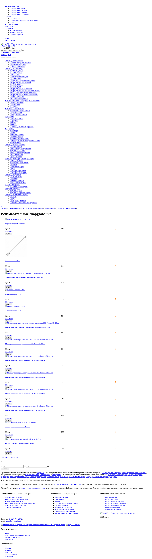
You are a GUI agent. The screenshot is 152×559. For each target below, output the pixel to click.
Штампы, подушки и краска (20, 63)
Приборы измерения (112, 507)
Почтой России (15, 18)
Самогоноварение (16, 103)
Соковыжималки (16, 119)
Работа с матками (16, 85)
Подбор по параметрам (9, 457)
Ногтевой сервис (16, 137)
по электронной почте (37, 488)
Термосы (13, 197)
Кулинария (5, 477)
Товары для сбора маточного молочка (24, 95)
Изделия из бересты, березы (20, 193)
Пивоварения (45, 475)
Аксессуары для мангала (19, 163)
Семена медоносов (17, 97)
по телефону (21, 488)
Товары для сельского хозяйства (134, 473)
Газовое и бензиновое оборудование (23, 203)
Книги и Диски (16, 73)
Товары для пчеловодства (111, 473)
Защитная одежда (16, 71)
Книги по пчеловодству (19, 187)
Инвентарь (14, 131)
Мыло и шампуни (16, 155)
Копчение (13, 125)
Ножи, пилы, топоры (18, 201)
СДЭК (12, 22)
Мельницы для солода (63, 507)
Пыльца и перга (16, 177)
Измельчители (15, 143)
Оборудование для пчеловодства (22, 81)
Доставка (8, 16)
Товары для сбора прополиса (21, 89)
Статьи (8, 550)
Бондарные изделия (135, 475)
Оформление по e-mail (18, 10)
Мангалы (13, 165)
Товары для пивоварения (66, 208)
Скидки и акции (11, 24)
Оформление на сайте (18, 8)
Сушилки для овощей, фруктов (21, 127)
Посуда (12, 199)
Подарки (113, 477)
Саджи (12, 169)
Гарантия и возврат (12, 537)
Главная (4, 208)
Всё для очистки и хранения (115, 503)
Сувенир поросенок (17, 67)
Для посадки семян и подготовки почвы (25, 141)
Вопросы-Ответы (16, 30)
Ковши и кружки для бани (20, 153)
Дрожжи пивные (61, 505)
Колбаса (13, 123)
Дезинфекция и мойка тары (65, 511)
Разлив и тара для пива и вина (66, 513)
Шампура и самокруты (18, 173)
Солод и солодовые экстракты (66, 503)
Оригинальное (15, 79)
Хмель (57, 501)
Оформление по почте (18, 12)
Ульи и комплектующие (19, 99)
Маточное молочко (17, 181)
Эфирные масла (16, 157)
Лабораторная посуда (13, 507)
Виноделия (56, 475)
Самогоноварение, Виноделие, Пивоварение (26, 208)
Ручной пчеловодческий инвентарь (23, 93)
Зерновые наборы (61, 497)
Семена (12, 133)
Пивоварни (59, 499)
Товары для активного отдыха (97, 477)
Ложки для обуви (16, 161)
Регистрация (10, 40)
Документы (9, 28)
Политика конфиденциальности (17, 535)
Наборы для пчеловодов (19, 77)
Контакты (9, 26)
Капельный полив (17, 135)
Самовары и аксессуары (117, 475)
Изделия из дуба (16, 191)
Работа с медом (15, 87)
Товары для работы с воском (20, 83)
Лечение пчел (15, 75)
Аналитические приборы (19, 139)
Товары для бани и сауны (19, 477)
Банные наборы (16, 147)
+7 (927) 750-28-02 (8, 46)
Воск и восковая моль (18, 183)
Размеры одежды (16, 32)
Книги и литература (77, 477)
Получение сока (110, 497)
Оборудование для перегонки (16, 499)
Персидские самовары (18, 115)
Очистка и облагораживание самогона (20, 503)
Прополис (13, 179)
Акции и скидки (11, 554)
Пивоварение (15, 105)
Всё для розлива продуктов (15, 505)
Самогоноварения (32, 475)
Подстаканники (16, 113)
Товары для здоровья (38, 477)
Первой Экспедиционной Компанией (24, 20)
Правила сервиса (16, 34)
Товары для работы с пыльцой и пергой (25, 91)
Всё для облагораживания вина (116, 501)
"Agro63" (40, 473)
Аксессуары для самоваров (20, 111)
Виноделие (14, 107)
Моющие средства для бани (20, 149)
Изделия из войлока (17, 151)
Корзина (8, 552)
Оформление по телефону (19, 14)
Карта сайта (9, 556)
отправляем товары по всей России (67, 484)
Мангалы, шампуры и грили (57, 477)
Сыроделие (14, 121)
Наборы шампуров (17, 167)
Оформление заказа (12, 6)
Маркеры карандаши (18, 65)
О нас (7, 533)
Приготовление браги (13, 497)
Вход (7, 38)
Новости (8, 548)
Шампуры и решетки (18, 171)
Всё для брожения (111, 499)
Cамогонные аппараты (14, 501)
